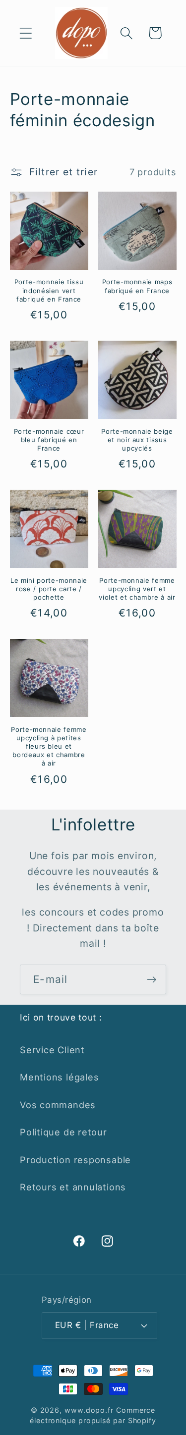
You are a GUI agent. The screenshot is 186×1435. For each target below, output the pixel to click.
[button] (25, 33)
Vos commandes (58, 1104)
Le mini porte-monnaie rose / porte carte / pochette (48, 588)
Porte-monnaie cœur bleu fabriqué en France (49, 439)
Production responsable (75, 1159)
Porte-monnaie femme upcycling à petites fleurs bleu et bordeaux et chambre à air (49, 746)
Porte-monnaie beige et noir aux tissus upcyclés (137, 439)
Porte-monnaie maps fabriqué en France (137, 286)
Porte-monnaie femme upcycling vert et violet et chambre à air (137, 588)
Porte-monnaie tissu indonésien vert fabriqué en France (49, 290)
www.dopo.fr (89, 1410)
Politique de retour (63, 1132)
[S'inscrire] (151, 980)
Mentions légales (59, 1077)
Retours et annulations (73, 1186)
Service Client (52, 1049)
